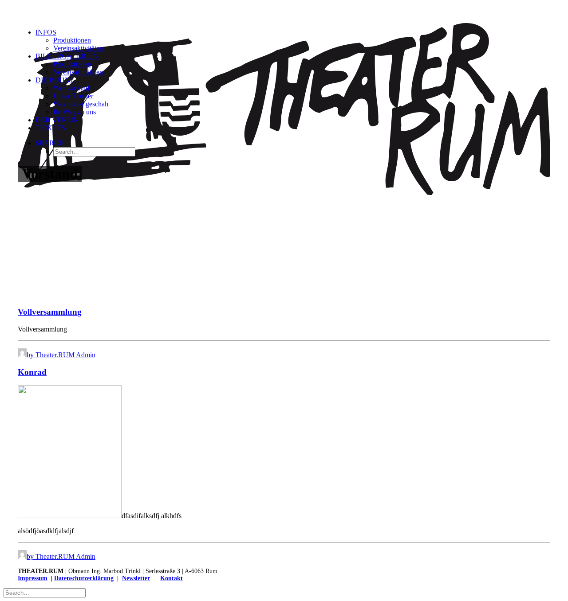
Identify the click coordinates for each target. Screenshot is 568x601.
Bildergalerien (67, 56)
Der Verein (57, 120)
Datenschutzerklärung (84, 578)
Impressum (32, 578)
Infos (46, 32)
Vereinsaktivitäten (78, 48)
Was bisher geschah (80, 104)
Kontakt (171, 578)
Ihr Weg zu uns (74, 112)
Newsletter (136, 578)
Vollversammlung (50, 311)
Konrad (32, 372)
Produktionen (72, 40)
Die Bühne (55, 80)
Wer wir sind (71, 88)
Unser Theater (73, 96)
